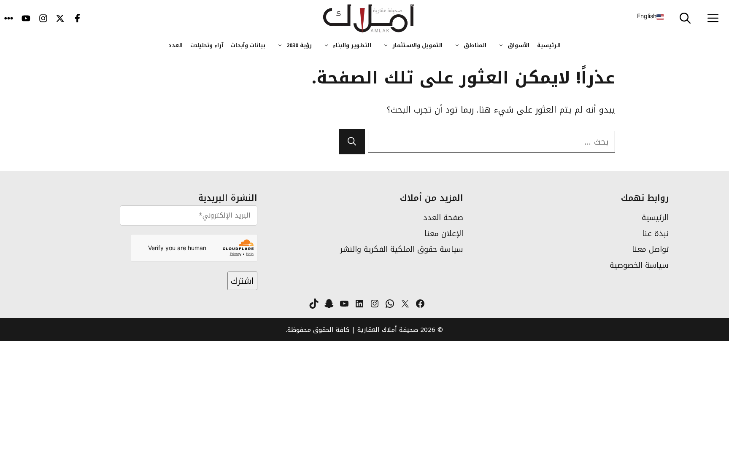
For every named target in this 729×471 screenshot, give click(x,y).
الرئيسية (549, 45)
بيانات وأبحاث (248, 45)
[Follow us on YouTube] (26, 19)
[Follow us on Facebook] (77, 19)
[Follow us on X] (60, 19)
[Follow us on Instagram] (43, 19)
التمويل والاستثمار (417, 45)
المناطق (475, 45)
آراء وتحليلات (206, 45)
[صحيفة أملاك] (369, 19)
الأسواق (518, 45)
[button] (685, 19)
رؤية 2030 (299, 45)
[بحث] (352, 141)
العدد (175, 45)
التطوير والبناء (352, 45)
